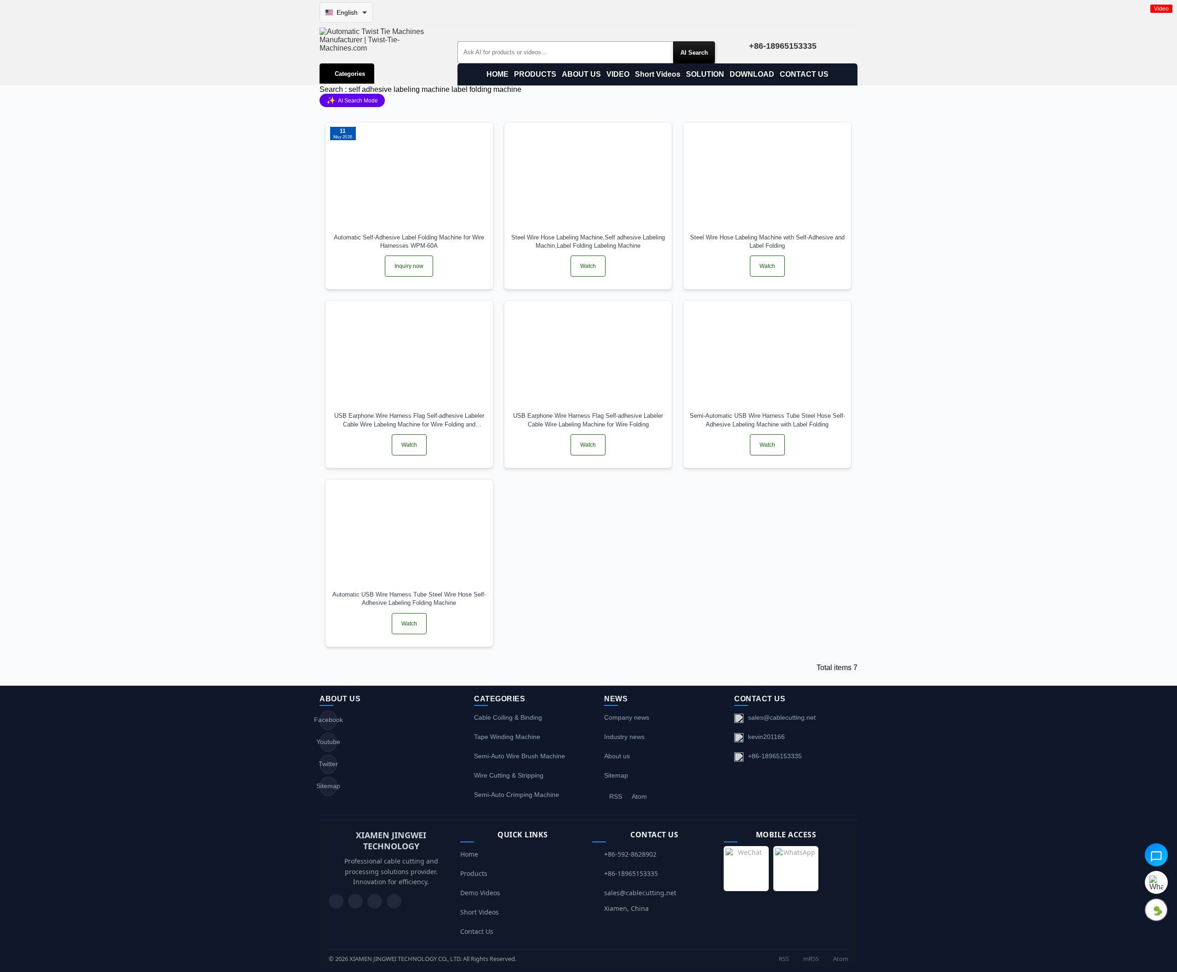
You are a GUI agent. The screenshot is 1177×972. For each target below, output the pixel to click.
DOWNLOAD (752, 74)
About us (617, 756)
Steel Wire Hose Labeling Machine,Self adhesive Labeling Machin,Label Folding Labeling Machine (588, 241)
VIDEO (617, 74)
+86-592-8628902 (630, 854)
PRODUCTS (535, 74)
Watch (588, 266)
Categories (350, 73)
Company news (626, 717)
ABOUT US (581, 74)
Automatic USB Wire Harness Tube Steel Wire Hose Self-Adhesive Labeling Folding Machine (409, 598)
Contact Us (476, 931)
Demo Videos (480, 892)
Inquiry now (408, 266)
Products (473, 873)
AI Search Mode (352, 100)
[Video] (588, 177)
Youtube (328, 741)
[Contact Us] (394, 901)
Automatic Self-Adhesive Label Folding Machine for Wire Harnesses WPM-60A (409, 241)
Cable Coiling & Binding (508, 717)
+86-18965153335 (775, 756)
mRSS (810, 959)
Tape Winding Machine (507, 736)
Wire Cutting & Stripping (508, 775)
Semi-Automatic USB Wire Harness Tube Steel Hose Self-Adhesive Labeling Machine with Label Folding (767, 419)
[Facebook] (355, 901)
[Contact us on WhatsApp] (1156, 882)
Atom (639, 796)
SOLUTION (705, 74)
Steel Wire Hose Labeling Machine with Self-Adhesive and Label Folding (767, 241)
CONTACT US (804, 74)
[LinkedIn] (374, 901)
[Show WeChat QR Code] (1156, 909)
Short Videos (657, 74)
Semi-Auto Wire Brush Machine (519, 756)
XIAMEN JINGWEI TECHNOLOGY (391, 841)
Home (469, 854)
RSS (615, 796)
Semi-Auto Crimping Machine (516, 794)
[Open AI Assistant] (1156, 854)
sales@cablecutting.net (782, 717)
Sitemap (328, 786)
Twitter (328, 763)
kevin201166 (766, 736)
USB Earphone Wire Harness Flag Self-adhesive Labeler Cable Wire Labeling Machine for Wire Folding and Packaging (409, 420)
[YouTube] (336, 901)
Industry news (624, 736)
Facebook (328, 719)
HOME (497, 74)
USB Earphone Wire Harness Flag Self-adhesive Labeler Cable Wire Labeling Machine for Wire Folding (588, 419)
